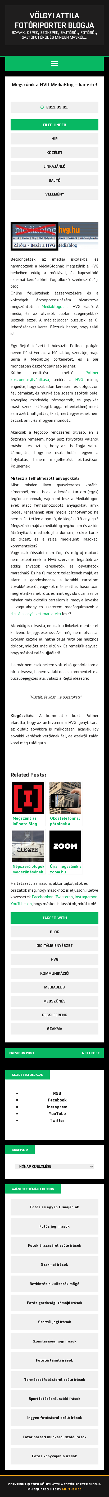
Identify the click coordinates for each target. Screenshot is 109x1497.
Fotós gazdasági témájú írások (54, 1302)
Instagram (57, 1107)
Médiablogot (53, 306)
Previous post (21, 1053)
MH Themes (71, 1489)
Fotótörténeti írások (54, 1360)
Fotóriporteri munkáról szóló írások (55, 1437)
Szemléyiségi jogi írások (54, 1341)
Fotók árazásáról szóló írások (54, 1245)
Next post (91, 1053)
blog (54, 932)
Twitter (57, 1120)
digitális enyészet (55, 945)
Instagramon (86, 896)
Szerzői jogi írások (54, 1321)
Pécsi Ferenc (54, 1015)
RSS (57, 1093)
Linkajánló (55, 166)
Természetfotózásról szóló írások (54, 1379)
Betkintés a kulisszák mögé (54, 1283)
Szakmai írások (54, 1264)
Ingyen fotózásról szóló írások (54, 1417)
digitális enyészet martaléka (36, 613)
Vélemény (54, 194)
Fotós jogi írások (54, 1226)
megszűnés (54, 1001)
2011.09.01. (57, 107)
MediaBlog (54, 987)
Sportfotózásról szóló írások (54, 1398)
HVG (79, 379)
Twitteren (64, 896)
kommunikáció (54, 973)
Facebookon (42, 896)
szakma (54, 1028)
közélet (54, 152)
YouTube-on (21, 903)
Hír (55, 138)
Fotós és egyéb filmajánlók (54, 1207)
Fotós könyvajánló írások (54, 1456)
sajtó (55, 180)
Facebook (57, 1100)
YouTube (57, 1113)
